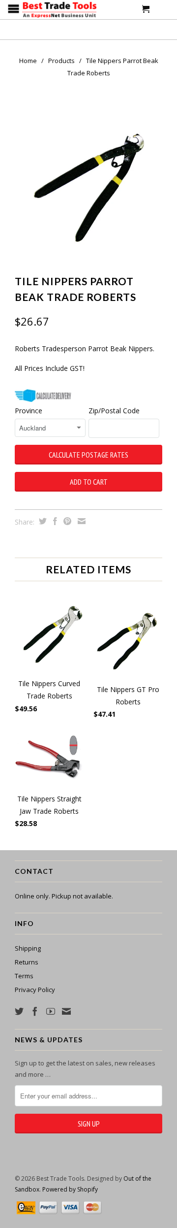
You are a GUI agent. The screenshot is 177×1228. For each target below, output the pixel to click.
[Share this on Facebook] (54, 521)
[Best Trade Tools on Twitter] (19, 1011)
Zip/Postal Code (114, 410)
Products (61, 60)
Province (28, 410)
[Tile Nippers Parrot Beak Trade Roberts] (88, 182)
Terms (24, 975)
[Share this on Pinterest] (66, 521)
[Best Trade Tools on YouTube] (50, 1011)
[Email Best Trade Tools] (66, 1011)
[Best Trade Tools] (59, 10)
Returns (26, 962)
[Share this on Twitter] (41, 521)
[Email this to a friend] (80, 521)
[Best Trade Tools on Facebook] (34, 1011)
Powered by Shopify (70, 1189)
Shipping (28, 948)
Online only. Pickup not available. (64, 896)
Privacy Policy (35, 989)
